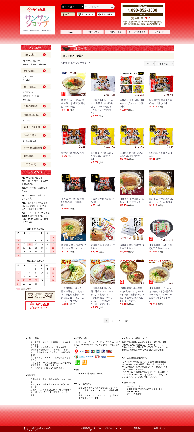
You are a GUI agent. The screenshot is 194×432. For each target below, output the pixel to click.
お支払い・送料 (115, 32)
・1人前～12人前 (28, 141)
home (70, 32)
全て (65, 55)
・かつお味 (26, 80)
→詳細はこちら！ (86, 376)
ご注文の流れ (93, 32)
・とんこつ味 (27, 76)
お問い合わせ (159, 428)
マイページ (159, 32)
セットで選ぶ (76, 55)
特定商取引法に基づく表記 (91, 429)
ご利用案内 (136, 428)
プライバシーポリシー (114, 428)
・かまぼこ (26, 100)
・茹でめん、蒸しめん (31, 60)
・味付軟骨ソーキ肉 (30, 96)
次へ (127, 321)
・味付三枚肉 (27, 92)
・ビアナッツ (27, 120)
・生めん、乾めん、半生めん (34, 64)
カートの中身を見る (137, 32)
